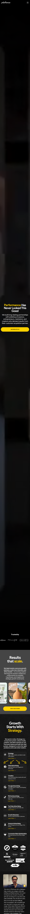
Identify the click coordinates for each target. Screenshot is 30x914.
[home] (5, 2)
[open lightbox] (15, 881)
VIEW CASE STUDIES (15, 708)
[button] (27, 2)
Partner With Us (15, 329)
